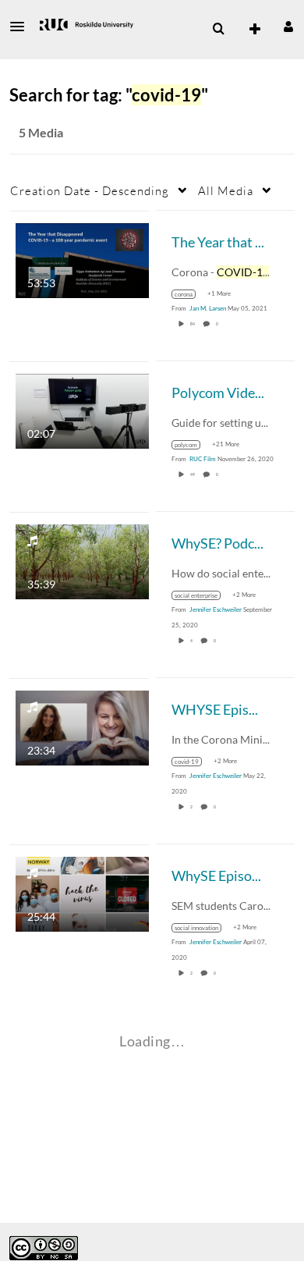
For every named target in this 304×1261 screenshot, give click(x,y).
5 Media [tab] (41, 132)
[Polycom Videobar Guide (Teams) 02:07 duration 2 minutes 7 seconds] (82, 409)
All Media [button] (225, 190)
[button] (21, 26)
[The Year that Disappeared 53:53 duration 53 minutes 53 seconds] (82, 258)
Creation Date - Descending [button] (89, 190)
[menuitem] (218, 29)
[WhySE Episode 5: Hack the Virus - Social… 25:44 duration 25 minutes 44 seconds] (82, 892)
